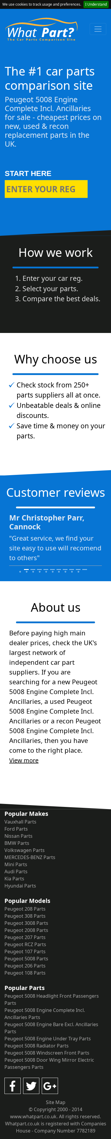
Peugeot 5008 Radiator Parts (36, 1045)
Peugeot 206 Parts (25, 965)
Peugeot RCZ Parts (25, 944)
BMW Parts (16, 843)
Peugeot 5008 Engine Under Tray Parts (47, 1038)
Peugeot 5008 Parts (26, 958)
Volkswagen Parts (24, 850)
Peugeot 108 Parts (25, 973)
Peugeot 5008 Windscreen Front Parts (46, 1053)
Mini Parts (15, 864)
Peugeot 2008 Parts (26, 930)
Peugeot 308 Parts (25, 916)
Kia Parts (14, 878)
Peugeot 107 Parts (25, 951)
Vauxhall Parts (20, 821)
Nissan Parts (18, 836)
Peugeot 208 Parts (25, 909)
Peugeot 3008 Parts (26, 923)
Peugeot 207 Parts (25, 937)
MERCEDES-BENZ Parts (29, 857)
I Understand (96, 4)
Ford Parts (16, 829)
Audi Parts (16, 871)
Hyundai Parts (20, 885)
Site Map (55, 1102)
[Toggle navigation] (98, 29)
